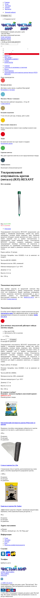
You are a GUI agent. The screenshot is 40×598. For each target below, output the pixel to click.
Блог (5, 543)
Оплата (6, 541)
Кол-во (3, 339)
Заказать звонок (6, 38)
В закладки (4, 341)
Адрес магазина (6, 37)
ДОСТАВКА (5, 573)
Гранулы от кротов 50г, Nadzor (11, 506)
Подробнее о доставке (8, 90)
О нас (6, 538)
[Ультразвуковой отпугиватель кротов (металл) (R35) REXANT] (19, 222)
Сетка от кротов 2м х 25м (9, 465)
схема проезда (11, 299)
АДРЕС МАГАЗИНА (7, 572)
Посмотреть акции (7, 143)
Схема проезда (5, 103)
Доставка (7, 540)
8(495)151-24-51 (29, 297)
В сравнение (12, 341)
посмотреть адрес (7, 313)
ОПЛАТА (4, 575)
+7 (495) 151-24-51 (6, 583)
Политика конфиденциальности (14, 545)
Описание (7, 229)
